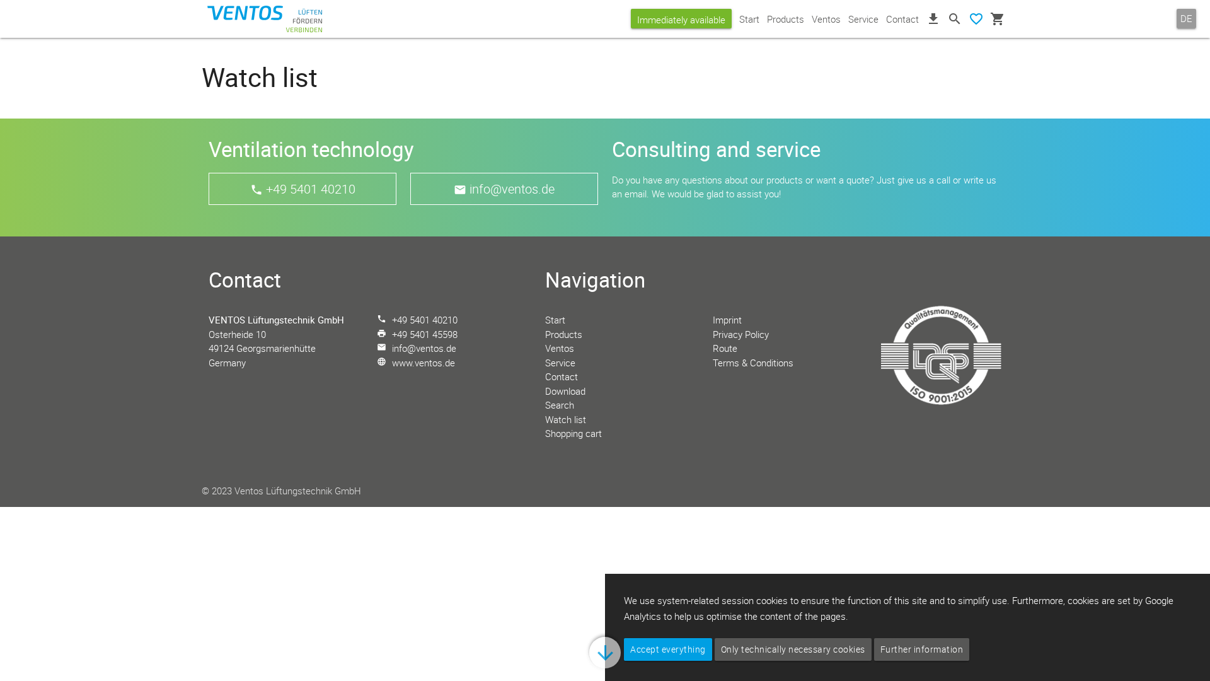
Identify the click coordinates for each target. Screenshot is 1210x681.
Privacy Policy (741, 334)
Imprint (727, 319)
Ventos (826, 19)
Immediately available (681, 19)
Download (565, 391)
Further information (922, 649)
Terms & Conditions (753, 362)
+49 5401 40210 (310, 188)
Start (749, 19)
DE (1186, 18)
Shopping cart (573, 433)
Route (725, 348)
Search (559, 405)
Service (863, 19)
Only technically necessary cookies (793, 649)
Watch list (565, 419)
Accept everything (668, 649)
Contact (902, 19)
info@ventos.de (512, 188)
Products (785, 19)
